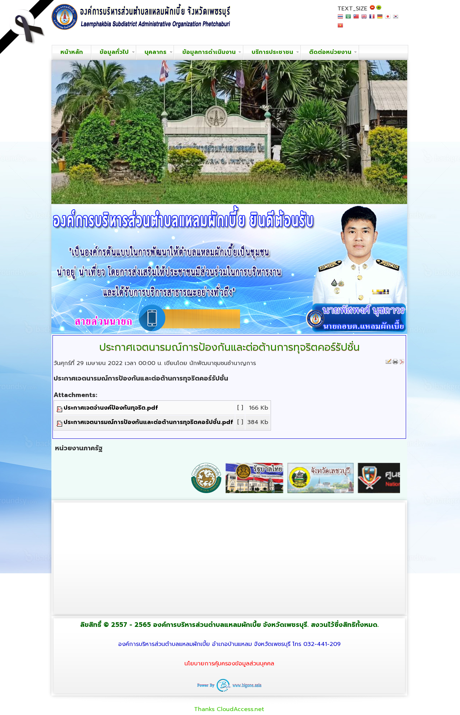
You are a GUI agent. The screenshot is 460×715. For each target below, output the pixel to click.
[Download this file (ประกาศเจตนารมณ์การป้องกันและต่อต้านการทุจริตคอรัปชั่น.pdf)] (60, 422)
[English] (364, 18)
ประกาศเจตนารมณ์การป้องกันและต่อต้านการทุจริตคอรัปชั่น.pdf (148, 422)
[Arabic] (348, 18)
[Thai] (340, 18)
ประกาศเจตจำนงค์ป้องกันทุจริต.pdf (111, 408)
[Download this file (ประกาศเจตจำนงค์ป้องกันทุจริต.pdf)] (60, 408)
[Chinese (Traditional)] (356, 18)
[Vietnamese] (340, 27)
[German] (380, 18)
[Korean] (396, 18)
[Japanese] (388, 18)
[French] (372, 18)
